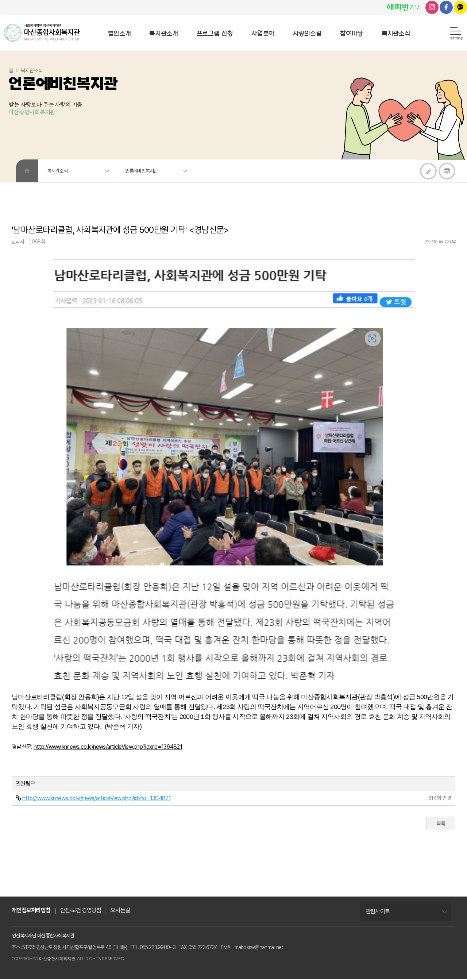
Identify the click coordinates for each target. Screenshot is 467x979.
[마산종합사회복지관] (42, 33)
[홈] (27, 170)
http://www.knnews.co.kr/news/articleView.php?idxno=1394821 (108, 746)
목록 (440, 823)
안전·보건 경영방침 (80, 910)
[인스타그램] (432, 7)
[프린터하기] (447, 171)
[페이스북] (446, 7)
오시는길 (120, 910)
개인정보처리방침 (31, 910)
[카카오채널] (460, 7)
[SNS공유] (428, 171)
